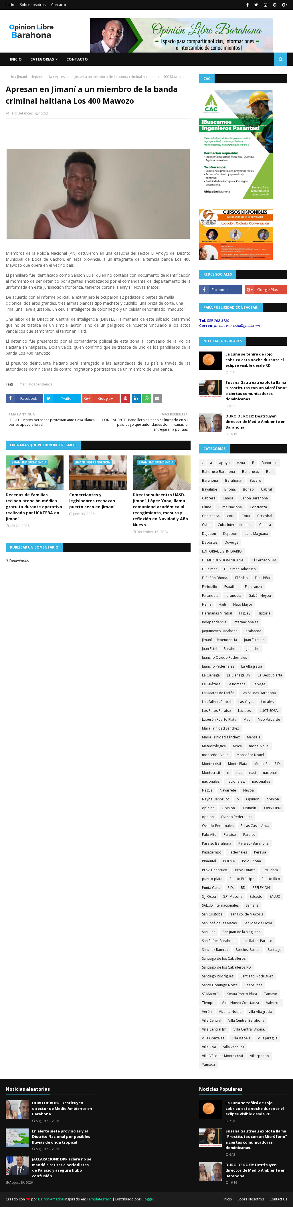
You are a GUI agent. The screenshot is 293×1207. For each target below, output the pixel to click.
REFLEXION (261, 887)
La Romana (236, 684)
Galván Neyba (259, 595)
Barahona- (233, 480)
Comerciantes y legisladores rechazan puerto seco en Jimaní (92, 500)
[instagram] (265, 5)
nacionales (210, 781)
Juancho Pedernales (218, 666)
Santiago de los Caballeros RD (226, 967)
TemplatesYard (99, 1199)
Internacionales (245, 622)
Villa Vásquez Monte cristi (222, 1055)
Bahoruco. (250, 471)
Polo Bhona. (252, 861)
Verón (207, 1011)
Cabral (266, 489)
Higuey (244, 613)
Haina (206, 604)
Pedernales (238, 852)
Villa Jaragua (268, 1038)
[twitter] (256, 5)
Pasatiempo (211, 852)
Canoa (228, 498)
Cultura (265, 524)
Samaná (252, 905)
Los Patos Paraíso (216, 710)
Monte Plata (237, 763)
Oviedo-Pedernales (217, 825)
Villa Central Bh (214, 1029)
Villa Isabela (241, 1038)
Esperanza (253, 586)
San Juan (208, 931)
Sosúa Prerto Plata (242, 993)
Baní (269, 471)
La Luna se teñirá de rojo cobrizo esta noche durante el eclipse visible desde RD (254, 360)
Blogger (147, 1199)
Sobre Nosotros (251, 1199)
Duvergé (231, 542)
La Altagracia (251, 666)
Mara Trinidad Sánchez (220, 728)
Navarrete (228, 790)
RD (243, 887)
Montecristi (211, 772)
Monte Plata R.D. (267, 763)
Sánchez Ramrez (215, 949)
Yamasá (208, 1064)
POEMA (229, 861)
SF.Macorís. (211, 993)
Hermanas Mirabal (217, 613)
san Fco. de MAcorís (247, 914)
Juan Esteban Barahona (220, 648)
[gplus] (284, 5)
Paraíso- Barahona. (254, 843)
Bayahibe (209, 489)
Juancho (253, 648)
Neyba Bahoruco (215, 799)
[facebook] (247, 5)
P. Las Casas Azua (255, 825)
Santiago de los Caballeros (224, 958)
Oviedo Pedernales (236, 816)
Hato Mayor (242, 604)
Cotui (245, 515)
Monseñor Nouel (250, 754)
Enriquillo (209, 586)
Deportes (209, 542)
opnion (208, 816)
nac (239, 772)
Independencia (214, 622)
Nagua (207, 790)
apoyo (224, 462)
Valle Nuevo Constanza (240, 1002)
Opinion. (229, 808)
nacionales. (236, 781)
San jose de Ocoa (258, 923)
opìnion (208, 808)
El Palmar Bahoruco (240, 569)
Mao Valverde (269, 719)
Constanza (258, 507)
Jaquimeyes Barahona (219, 630)
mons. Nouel (259, 746)
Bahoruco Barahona (218, 471)
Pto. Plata (270, 869)
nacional (270, 772)
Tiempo (208, 1002)
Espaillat (231, 586)
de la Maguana (256, 533)
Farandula (210, 595)
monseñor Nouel (215, 754)
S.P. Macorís (232, 896)
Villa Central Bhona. (249, 1029)
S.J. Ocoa (209, 896)
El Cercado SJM (264, 560)
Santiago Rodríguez (217, 976)
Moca (237, 746)
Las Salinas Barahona (258, 692)
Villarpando (259, 1055)
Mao (247, 719)
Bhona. (230, 489)
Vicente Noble (230, 1011)
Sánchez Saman (247, 949)
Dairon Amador (51, 1199)
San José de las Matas (219, 923)
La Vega (259, 684)
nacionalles (261, 781)
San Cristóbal (212, 914)
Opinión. (250, 808)
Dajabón (230, 533)
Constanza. (211, 515)
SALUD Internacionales (220, 905)
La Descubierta (270, 675)
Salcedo (256, 896)
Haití (222, 604)
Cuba (206, 524)
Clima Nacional (230, 507)
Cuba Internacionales (235, 524)
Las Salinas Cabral (216, 701)
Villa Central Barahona (246, 1020)
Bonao (248, 489)
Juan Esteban (254, 639)
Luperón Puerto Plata (219, 719)
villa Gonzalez (213, 1038)
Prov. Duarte (245, 869)
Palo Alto (209, 834)
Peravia (260, 852)
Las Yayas (246, 701)
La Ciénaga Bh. (239, 675)
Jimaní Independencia (34, 76)
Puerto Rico (271, 878)
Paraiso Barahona (216, 843)
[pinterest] (275, 5)
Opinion (252, 799)
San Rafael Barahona (218, 940)
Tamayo (270, 993)
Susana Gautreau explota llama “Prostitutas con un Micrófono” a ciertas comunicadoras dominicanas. (256, 391)
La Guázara (211, 684)
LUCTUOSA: (269, 710)
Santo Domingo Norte (219, 985)
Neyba (248, 790)
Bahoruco (270, 462)
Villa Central (211, 1020)
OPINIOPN (272, 808)
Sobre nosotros (32, 4)
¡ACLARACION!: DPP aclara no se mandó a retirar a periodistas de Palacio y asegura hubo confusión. (61, 1167)
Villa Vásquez (233, 1047)
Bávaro (255, 480)
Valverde (273, 1002)
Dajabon (209, 533)
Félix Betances (21, 113)
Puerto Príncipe (241, 878)
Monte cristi (211, 763)
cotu (230, 515)
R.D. (230, 887)
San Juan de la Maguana (242, 931)
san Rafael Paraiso (257, 940)
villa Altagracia (260, 1011)
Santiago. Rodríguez (257, 976)
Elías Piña (262, 577)
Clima (206, 507)
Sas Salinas (253, 985)
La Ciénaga (211, 675)
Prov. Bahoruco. (215, 869)
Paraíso (249, 834)
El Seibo (241, 577)
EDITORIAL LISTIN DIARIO (222, 551)
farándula (233, 595)
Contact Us (278, 1199)
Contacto (58, 4)
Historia (264, 613)
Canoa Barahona (254, 498)
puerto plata (212, 878)
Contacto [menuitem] (77, 59)
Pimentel (209, 861)
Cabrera (208, 498)
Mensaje (253, 737)
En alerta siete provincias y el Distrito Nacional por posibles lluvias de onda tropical (61, 1136)
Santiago (275, 949)
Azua (241, 462)
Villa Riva (209, 1047)
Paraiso (230, 834)
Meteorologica (214, 746)
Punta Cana (211, 887)
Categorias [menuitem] (42, 59)
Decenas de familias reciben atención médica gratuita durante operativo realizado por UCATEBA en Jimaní (34, 506)
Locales (267, 701)
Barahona (210, 480)
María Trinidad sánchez (221, 737)
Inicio (10, 4)
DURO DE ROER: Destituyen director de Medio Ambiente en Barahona (255, 421)
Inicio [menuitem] (16, 59)
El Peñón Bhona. (215, 577)
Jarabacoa (253, 630)
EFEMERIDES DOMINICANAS (223, 560)
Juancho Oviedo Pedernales (224, 657)
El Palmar (209, 569)
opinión (272, 799)
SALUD (275, 896)
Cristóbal (264, 515)
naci (252, 772)
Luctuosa (245, 710)
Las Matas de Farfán (218, 692)
